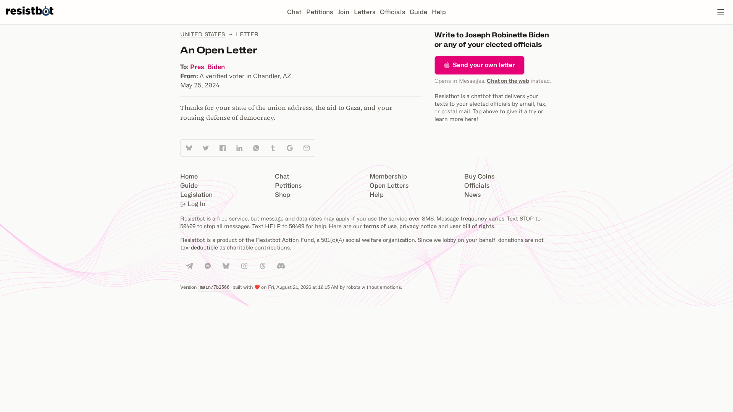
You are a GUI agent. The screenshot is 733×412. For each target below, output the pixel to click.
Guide (418, 12)
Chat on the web (508, 80)
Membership (388, 176)
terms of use (380, 226)
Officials (392, 12)
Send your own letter (484, 65)
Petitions (319, 12)
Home (189, 176)
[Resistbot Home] (29, 18)
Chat (294, 12)
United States (202, 34)
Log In (196, 204)
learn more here (455, 119)
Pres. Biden (207, 67)
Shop (282, 194)
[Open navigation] (720, 12)
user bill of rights (471, 226)
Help (439, 12)
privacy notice (418, 226)
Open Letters (389, 185)
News (472, 194)
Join (343, 12)
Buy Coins (479, 176)
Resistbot (446, 96)
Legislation (196, 194)
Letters (364, 12)
